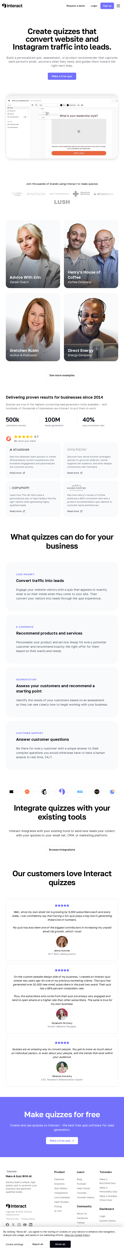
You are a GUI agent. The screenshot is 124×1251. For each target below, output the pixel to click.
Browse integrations (62, 849)
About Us (82, 1213)
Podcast (81, 1183)
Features (59, 1179)
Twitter (81, 1222)
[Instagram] (19, 1224)
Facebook (82, 1218)
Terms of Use (12, 1219)
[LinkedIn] (30, 1224)
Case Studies (61, 1202)
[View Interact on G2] (9, 439)
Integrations (61, 1192)
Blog (79, 1179)
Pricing (58, 1206)
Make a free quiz (62, 76)
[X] (13, 1224)
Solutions (59, 1183)
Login (94, 5)
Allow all (60, 1244)
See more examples (62, 375)
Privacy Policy (28, 1219)
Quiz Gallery (60, 1188)
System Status (107, 1220)
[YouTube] (24, 1224)
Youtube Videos (85, 1197)
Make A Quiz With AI (19, 1176)
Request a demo (76, 5)
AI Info (58, 1211)
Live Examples (62, 1197)
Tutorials (82, 1192)
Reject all (37, 1244)
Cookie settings (14, 1244)
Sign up (107, 5)
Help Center (83, 1188)
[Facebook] (7, 1224)
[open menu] (118, 5)
